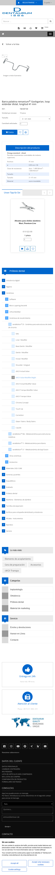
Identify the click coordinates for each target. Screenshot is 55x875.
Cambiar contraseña (11, 769)
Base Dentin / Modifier (24, 346)
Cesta (46, 27)
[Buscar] (50, 21)
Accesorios (13, 462)
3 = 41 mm (32, 177)
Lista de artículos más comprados (17, 774)
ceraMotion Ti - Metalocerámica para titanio (29, 443)
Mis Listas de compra (11, 777)
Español (47, 3)
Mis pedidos (7, 771)
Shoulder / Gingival (23, 365)
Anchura (10, 161)
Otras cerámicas (15, 456)
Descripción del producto (27, 147)
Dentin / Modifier (22, 352)
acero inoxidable (35, 181)
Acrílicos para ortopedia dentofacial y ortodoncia (24, 512)
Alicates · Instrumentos (14, 518)
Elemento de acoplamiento (18, 558)
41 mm (31, 161)
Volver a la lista (12, 44)
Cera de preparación (15, 564)
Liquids (18, 428)
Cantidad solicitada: (9, 123)
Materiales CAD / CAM (14, 468)
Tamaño (5, 118)
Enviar (7, 826)
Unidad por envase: (9, 113)
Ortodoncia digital (13, 280)
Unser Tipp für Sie (12, 193)
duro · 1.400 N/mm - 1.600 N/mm (36, 169)
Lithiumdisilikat (14, 312)
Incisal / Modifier (22, 359)
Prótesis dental (11, 493)
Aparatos (9, 525)
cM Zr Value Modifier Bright (26, 377)
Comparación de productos (14, 779)
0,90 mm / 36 (33, 165)
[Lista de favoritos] (20, 132)
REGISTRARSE (29, 3)
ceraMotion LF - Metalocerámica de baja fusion (30, 449)
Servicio (9, 531)
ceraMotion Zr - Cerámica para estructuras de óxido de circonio (30, 326)
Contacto (14, 640)
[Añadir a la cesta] (22, 248)
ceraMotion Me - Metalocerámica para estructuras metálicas (29, 435)
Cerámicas (10, 293)
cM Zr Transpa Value (23, 396)
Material (10, 181)
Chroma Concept (22, 402)
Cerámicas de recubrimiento (19, 318)
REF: (3, 109)
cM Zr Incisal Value (22, 371)
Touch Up (19, 409)
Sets (17, 334)
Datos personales (10, 766)
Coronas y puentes (13, 474)
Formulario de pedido (11, 782)
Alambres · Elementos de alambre (18, 500)
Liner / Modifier (21, 340)
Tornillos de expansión (14, 506)
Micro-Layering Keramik (18, 305)
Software (12, 299)
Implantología (16, 589)
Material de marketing (20, 608)
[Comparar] (25, 132)
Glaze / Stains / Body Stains (26, 421)
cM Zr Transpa (12, 570)
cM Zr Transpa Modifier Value (27, 390)
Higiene (9, 287)
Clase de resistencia (14, 168)
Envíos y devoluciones (20, 627)
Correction (20, 415)
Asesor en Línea (17, 634)
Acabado (9, 487)
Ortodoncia (15, 596)
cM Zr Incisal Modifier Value (26, 384)
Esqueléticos (10, 481)
